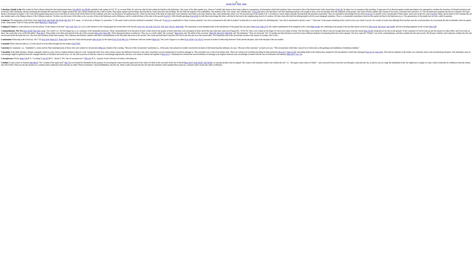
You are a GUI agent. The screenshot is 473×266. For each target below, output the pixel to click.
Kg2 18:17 (189, 63)
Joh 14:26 (51, 20)
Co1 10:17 (198, 39)
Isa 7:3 (67, 63)
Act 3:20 (149, 27)
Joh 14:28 (390, 27)
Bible (239, 4)
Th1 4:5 (88, 58)
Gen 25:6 (378, 52)
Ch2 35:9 (75, 44)
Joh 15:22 (255, 27)
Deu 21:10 (291, 52)
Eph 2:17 (264, 27)
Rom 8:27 (44, 22)
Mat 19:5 (290, 54)
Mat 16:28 (315, 27)
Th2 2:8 (433, 27)
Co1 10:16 (189, 39)
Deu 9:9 (213, 33)
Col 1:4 (339, 9)
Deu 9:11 (220, 33)
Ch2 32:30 (207, 63)
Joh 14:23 (382, 27)
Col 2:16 (256, 12)
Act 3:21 (156, 27)
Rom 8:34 (52, 22)
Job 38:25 (33, 63)
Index (244, 4)
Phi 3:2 (102, 48)
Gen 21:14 (370, 52)
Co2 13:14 (117, 39)
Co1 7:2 (298, 54)
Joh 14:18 (373, 27)
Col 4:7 (167, 16)
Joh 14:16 (42, 20)
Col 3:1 (369, 14)
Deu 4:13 (178, 33)
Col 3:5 (434, 14)
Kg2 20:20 (198, 63)
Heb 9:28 (179, 27)
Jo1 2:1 (168, 20)
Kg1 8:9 (106, 33)
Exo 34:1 (40, 33)
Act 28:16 (77, 9)
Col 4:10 (194, 16)
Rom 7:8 (23, 58)
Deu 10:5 (98, 33)
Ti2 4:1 (172, 27)
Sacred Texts (231, 4)
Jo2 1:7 (77, 27)
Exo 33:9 (45, 39)
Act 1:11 (141, 27)
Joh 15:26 (59, 20)
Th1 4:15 (164, 27)
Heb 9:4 (228, 33)
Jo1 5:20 (69, 27)
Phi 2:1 (124, 39)
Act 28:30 (85, 9)
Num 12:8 (63, 39)
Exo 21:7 (282, 52)
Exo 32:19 (368, 31)
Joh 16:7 (67, 20)
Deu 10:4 (36, 31)
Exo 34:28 (28, 31)
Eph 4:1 (156, 39)
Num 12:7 (54, 39)
